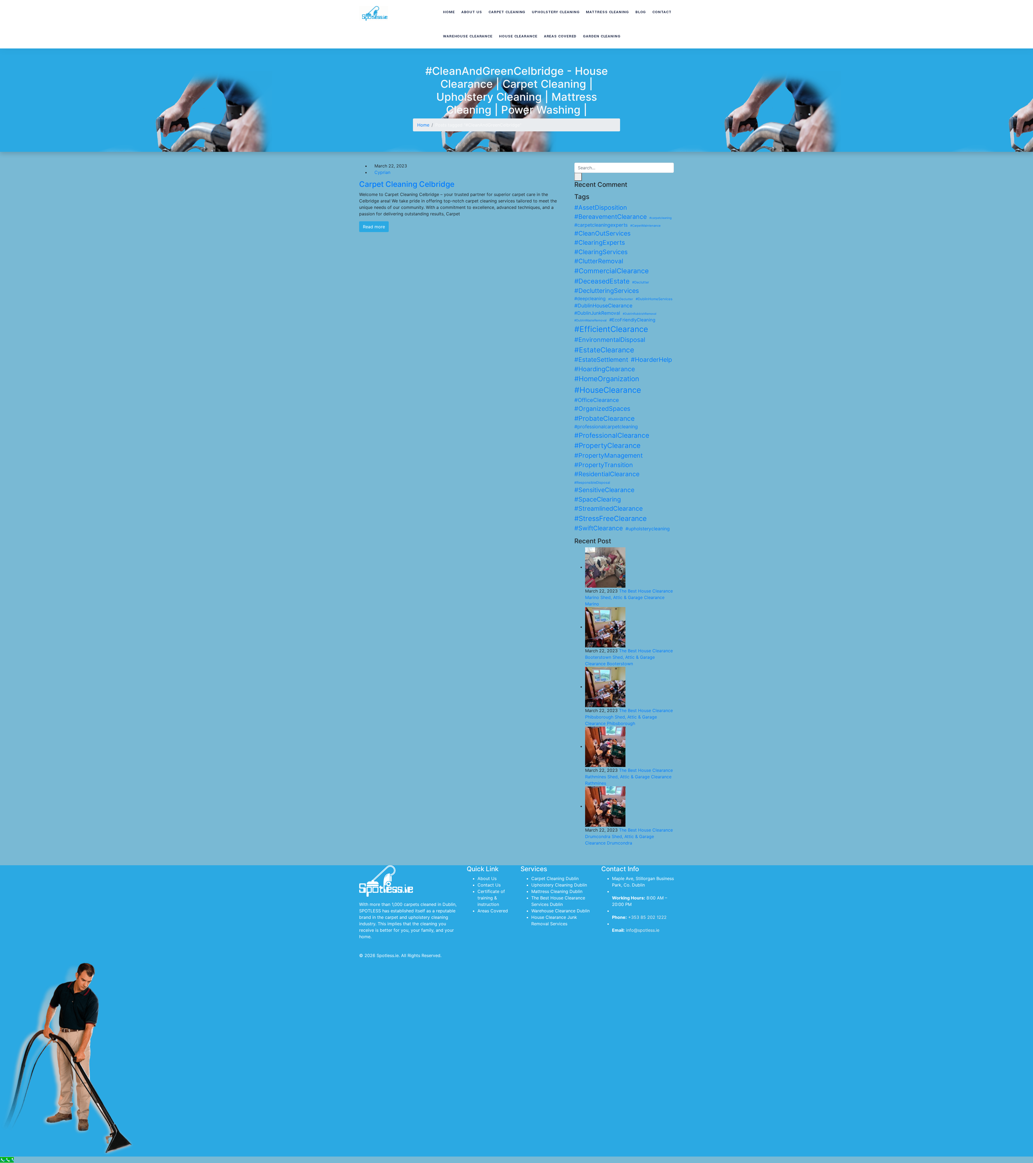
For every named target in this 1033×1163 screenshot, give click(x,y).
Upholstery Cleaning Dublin (559, 885)
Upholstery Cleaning (555, 12)
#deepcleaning (590, 298)
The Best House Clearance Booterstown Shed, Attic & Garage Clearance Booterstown (629, 657)
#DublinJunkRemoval (597, 313)
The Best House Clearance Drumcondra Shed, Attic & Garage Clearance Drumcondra (629, 836)
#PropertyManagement (608, 455)
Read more (374, 226)
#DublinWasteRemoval (590, 320)
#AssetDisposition (600, 207)
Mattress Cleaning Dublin (556, 891)
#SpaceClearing (597, 499)
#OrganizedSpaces (602, 408)
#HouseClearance (607, 390)
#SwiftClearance (598, 528)
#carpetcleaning (660, 218)
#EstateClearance (604, 350)
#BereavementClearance (610, 216)
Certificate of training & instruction (491, 898)
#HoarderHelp (651, 359)
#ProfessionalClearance (611, 435)
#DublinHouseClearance (603, 306)
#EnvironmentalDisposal (609, 340)
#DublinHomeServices (654, 299)
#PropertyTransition (603, 465)
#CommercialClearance (611, 271)
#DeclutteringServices (606, 291)
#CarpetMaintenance (645, 225)
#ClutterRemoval (598, 261)
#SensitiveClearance (604, 490)
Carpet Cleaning (507, 12)
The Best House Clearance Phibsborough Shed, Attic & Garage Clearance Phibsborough (629, 717)
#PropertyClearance (607, 445)
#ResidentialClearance (606, 474)
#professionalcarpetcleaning (606, 426)
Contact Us (489, 885)
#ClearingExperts (599, 242)
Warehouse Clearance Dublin (560, 910)
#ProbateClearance (604, 418)
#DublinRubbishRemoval (639, 314)
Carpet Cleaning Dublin (555, 878)
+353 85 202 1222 (647, 917)
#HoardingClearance (604, 369)
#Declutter (640, 282)
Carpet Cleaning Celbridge (406, 184)
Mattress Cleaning (607, 12)
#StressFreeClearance (610, 518)
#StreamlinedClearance (608, 508)
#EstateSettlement (601, 359)
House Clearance (518, 36)
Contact (661, 12)
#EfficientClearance (611, 329)
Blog (640, 12)
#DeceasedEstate (601, 281)
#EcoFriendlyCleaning (632, 320)
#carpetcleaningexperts (601, 225)
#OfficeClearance (596, 400)
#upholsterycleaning (647, 528)
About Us (471, 12)
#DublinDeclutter (620, 299)
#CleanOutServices (602, 233)
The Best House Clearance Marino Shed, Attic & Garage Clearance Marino (629, 597)
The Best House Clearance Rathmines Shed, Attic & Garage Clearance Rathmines (629, 777)
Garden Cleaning (602, 36)
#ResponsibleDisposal (592, 483)
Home (449, 12)
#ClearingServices (601, 252)
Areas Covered (560, 36)
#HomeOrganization (606, 378)
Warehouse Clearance (468, 36)
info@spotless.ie (642, 930)
